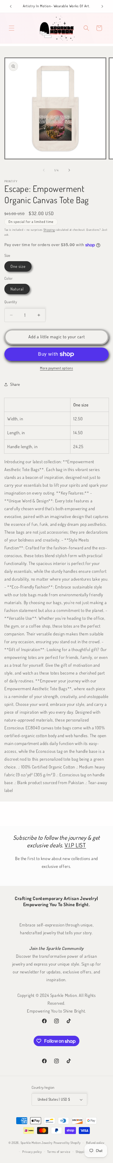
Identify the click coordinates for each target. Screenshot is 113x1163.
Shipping (49, 229)
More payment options (56, 368)
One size (17, 266)
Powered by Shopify (67, 1143)
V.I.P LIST (75, 845)
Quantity (10, 301)
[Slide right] (69, 170)
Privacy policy (32, 1152)
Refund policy (95, 1143)
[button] (11, 28)
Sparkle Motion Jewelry (37, 1143)
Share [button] (15, 384)
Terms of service (58, 1152)
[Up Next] (102, 6)
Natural (17, 288)
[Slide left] (43, 170)
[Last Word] (10, 6)
